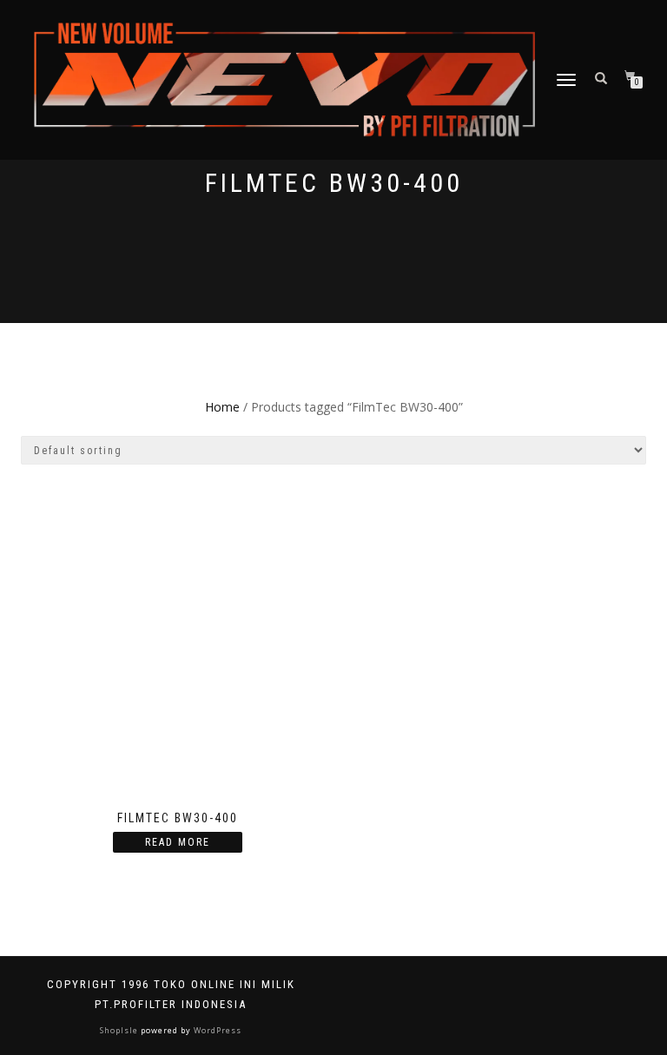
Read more (177, 842)
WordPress (216, 1030)
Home (222, 407)
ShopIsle (120, 1030)
